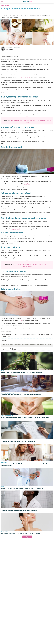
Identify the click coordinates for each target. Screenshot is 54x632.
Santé (2, 370)
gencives (27, 184)
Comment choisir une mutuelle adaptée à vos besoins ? (18, 441)
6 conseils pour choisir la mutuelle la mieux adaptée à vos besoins (22, 488)
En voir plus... (27, 537)
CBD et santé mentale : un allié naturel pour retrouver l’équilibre (21, 372)
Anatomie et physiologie (7, 415)
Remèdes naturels (5, 5)
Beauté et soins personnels (7, 393)
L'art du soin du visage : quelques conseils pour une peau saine (21, 533)
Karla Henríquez (9, 49)
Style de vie (4, 462)
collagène (44, 114)
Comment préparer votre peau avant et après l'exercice (19, 510)
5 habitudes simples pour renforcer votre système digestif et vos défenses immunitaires (25, 418)
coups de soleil (15, 229)
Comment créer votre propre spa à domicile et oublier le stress (21, 394)
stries (20, 320)
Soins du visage (4, 531)
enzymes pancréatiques (24, 77)
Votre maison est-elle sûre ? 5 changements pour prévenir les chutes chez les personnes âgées (26, 464)
